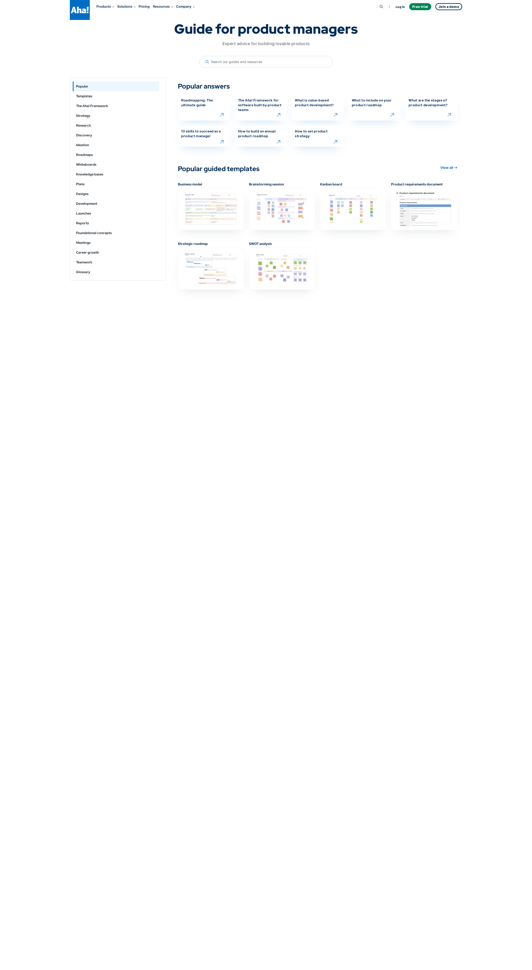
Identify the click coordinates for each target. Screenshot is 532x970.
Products (103, 6)
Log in (400, 7)
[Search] (381, 6)
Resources (161, 6)
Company (183, 6)
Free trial (420, 7)
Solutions (124, 6)
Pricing (144, 6)
